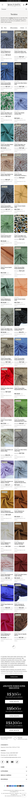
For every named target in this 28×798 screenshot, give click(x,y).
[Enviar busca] (26, 9)
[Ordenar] (26, 28)
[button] (26, 0)
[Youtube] (12, 762)
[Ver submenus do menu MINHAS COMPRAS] (26, 775)
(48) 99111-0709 (13, 755)
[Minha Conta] (23, 4)
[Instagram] (7, 762)
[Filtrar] (2, 28)
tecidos (11, 17)
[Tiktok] (17, 762)
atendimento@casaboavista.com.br (12, 757)
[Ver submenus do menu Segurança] (26, 779)
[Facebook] (2, 762)
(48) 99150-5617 (14, 753)
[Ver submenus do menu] (26, 767)
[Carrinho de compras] (26, 4)
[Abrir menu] (2, 5)
